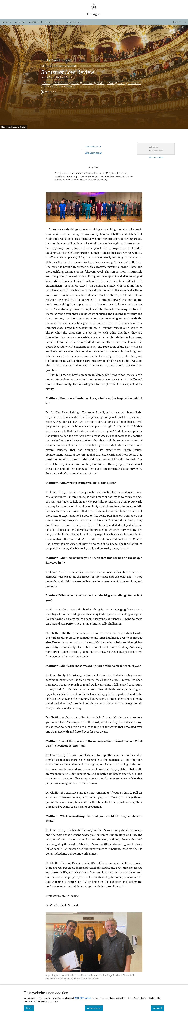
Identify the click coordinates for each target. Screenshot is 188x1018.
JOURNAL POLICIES (72, 22)
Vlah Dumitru (12, 127)
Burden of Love (61, 83)
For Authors (20, 22)
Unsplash (23, 127)
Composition (134, 83)
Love (121, 83)
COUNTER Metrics (82, 997)
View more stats (156, 157)
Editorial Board (35, 22)
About (48, 22)
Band (111, 83)
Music (75, 83)
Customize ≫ (95, 1008)
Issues (57, 22)
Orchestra (88, 83)
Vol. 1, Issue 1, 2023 (49, 66)
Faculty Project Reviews (56, 60)
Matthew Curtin (64, 77)
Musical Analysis (65, 86)
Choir (100, 83)
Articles (5, 22)
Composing (48, 86)
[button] (94, 207)
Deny (30, 1008)
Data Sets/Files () (93, 152)
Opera (46, 83)
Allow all (158, 1008)
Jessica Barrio (48, 77)
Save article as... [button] (93, 147)
